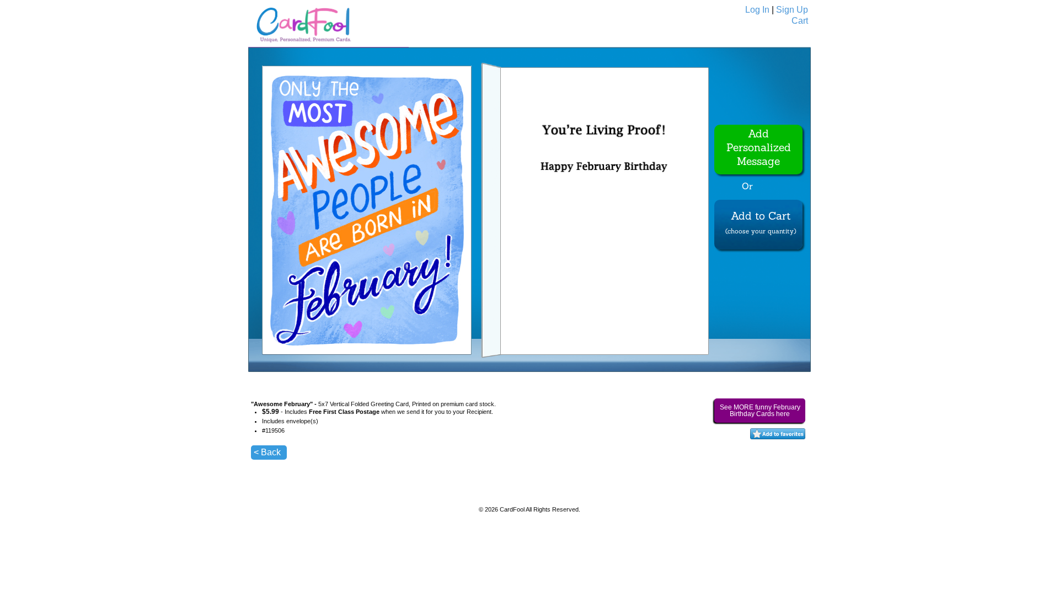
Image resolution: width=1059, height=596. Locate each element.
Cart (799, 20)
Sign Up (792, 9)
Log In (757, 9)
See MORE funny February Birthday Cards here (760, 410)
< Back (267, 452)
